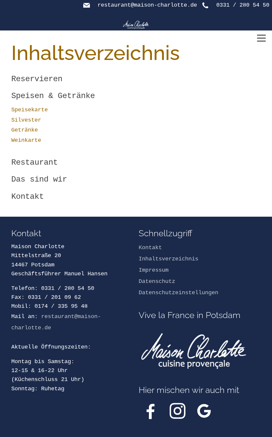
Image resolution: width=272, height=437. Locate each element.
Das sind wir (39, 179)
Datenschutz (157, 281)
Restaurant (34, 162)
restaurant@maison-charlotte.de (147, 5)
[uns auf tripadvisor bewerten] (204, 411)
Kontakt (27, 196)
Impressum (154, 270)
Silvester (26, 120)
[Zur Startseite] (136, 25)
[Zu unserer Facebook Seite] (151, 411)
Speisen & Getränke (53, 95)
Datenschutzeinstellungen (178, 293)
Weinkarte (26, 140)
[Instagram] (177, 411)
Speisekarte (29, 110)
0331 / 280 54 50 (242, 5)
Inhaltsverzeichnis (168, 259)
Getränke (24, 130)
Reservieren (36, 79)
